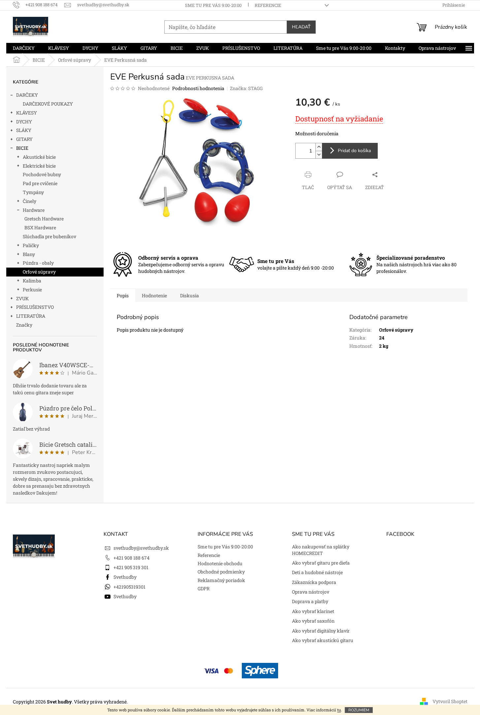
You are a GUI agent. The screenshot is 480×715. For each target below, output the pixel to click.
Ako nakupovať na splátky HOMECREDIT (320, 549)
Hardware (34, 210)
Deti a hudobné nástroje (317, 572)
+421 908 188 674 (131, 558)
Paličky (31, 245)
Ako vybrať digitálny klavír (321, 631)
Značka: (246, 88)
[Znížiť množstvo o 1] (318, 154)
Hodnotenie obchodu (220, 563)
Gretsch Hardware (44, 218)
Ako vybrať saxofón (313, 621)
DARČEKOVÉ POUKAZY (48, 104)
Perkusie (32, 289)
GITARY (24, 139)
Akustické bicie (39, 157)
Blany (29, 254)
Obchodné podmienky (221, 572)
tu (339, 709)
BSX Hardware (40, 227)
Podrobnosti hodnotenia (198, 88)
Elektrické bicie (39, 166)
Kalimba (32, 280)
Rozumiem (358, 710)
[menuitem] (23, 48)
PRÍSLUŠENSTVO (35, 307)
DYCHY (24, 121)
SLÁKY (23, 130)
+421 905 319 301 (130, 567)
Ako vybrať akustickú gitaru (322, 640)
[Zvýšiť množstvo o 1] (318, 147)
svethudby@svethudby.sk (141, 548)
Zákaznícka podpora (314, 582)
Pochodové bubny (42, 174)
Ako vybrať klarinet (313, 611)
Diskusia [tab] (189, 295)
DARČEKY (27, 95)
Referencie (268, 5)
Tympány (33, 192)
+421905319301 (129, 587)
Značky (24, 325)
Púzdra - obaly (38, 263)
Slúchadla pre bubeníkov (49, 236)
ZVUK (22, 298)
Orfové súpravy (39, 272)
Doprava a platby (310, 601)
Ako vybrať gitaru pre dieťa (321, 563)
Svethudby (125, 577)
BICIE (22, 148)
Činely (29, 201)
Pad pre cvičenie (40, 183)
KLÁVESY (26, 113)
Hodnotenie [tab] (154, 295)
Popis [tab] (123, 295)
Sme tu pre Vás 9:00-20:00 (213, 5)
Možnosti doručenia (316, 133)
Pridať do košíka (354, 150)
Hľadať (301, 27)
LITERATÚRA (30, 316)
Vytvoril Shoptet (449, 701)
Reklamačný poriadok (221, 580)
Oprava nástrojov (310, 592)
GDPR (203, 588)
